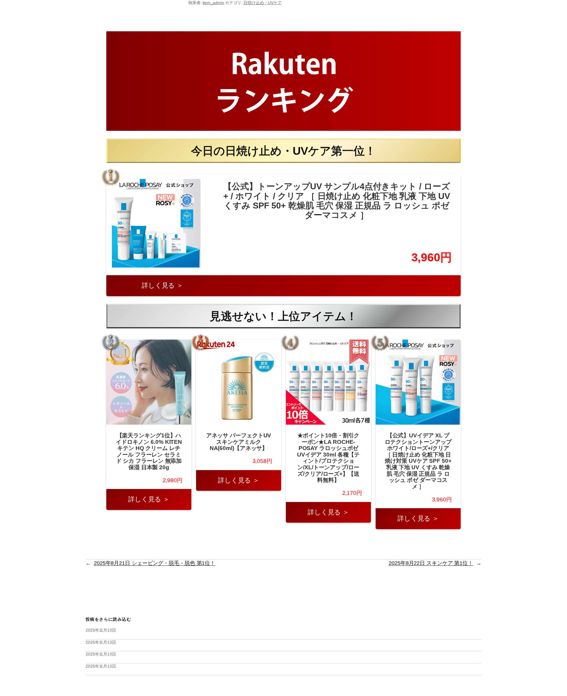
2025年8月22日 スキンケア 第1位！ (431, 563)
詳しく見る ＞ (162, 285)
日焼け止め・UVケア (262, 2)
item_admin (213, 2)
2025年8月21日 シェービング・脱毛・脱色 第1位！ (154, 563)
